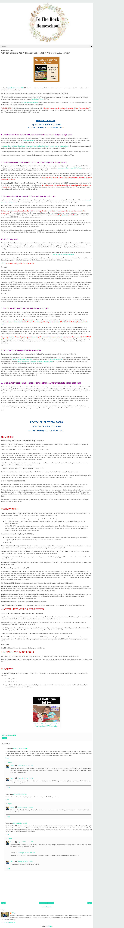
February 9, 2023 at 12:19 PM (26, 853)
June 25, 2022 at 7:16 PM (20, 749)
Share (4, 738)
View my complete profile (7, 922)
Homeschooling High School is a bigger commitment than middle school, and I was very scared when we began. (35, 146)
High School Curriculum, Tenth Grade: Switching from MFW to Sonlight (46, 725)
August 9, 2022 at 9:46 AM (25, 807)
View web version (46, 907)
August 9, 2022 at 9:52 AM (25, 765)
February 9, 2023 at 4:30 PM (25, 861)
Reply (7, 758)
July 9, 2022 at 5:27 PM (20, 794)
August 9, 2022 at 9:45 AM (25, 842)
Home (46, 903)
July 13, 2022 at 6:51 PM (20, 823)
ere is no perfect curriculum (29, 102)
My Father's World (37, 99)
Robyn (12, 765)
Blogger (50, 926)
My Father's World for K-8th (15, 88)
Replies (10, 762)
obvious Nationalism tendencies (22, 359)
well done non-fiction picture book (63, 254)
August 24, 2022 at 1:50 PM (25, 778)
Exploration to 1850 (56, 359)
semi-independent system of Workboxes (70, 168)
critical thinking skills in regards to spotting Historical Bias (35, 361)
